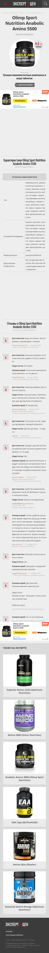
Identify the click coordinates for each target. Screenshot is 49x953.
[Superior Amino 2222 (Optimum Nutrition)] (24, 670)
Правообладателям (18, 947)
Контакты (31, 940)
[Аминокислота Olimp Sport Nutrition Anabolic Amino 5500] (6, 99)
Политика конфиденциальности (20, 944)
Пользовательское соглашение (16, 943)
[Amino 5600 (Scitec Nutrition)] (24, 716)
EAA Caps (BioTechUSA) (24, 822)
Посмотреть (20, 101)
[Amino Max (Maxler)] (24, 845)
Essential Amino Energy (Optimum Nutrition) (24, 908)
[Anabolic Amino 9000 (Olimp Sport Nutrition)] (24, 758)
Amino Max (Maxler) (24, 864)
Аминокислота (19, 107)
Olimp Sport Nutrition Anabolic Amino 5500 (21, 94)
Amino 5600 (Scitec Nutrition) (24, 734)
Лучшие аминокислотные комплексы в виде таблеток (24, 77)
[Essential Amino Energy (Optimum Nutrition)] (24, 887)
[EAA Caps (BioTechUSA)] (24, 803)
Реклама (9, 931)
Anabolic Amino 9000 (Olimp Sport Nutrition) (24, 779)
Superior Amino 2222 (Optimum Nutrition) (24, 691)
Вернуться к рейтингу (24, 85)
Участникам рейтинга (14, 935)
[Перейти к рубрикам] (5, 4)
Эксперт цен (24, 4)
